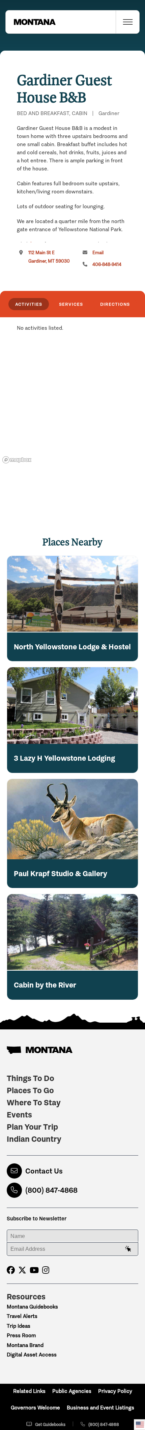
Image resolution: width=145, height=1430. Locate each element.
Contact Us (44, 1171)
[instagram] (45, 1270)
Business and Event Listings (100, 1407)
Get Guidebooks (50, 1424)
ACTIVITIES (28, 304)
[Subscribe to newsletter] (128, 1249)
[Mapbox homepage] (17, 460)
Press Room (21, 1335)
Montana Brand (25, 1345)
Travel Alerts (22, 1316)
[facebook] (11, 1270)
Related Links (29, 1391)
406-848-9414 (106, 264)
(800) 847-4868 (51, 1190)
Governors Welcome (35, 1407)
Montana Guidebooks (32, 1306)
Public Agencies (71, 1391)
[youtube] (34, 1270)
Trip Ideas (18, 1326)
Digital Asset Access (32, 1354)
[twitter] (22, 1270)
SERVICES (71, 304)
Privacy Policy (115, 1391)
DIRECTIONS (115, 304)
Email (98, 252)
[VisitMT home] (31, 22)
